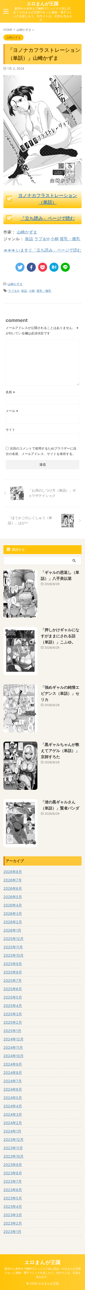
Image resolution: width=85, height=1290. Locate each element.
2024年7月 (12, 1081)
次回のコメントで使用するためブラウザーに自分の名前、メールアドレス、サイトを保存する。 (41, 451)
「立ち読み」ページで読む (47, 218)
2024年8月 (12, 1072)
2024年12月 (13, 1039)
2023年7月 (12, 1181)
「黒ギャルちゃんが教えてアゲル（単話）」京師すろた (60, 750)
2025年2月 (12, 1022)
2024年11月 (13, 1047)
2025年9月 (12, 964)
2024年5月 (12, 1097)
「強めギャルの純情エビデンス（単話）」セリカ (60, 693)
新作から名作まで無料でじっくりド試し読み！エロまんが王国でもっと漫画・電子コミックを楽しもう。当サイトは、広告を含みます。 (43, 1272)
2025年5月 (12, 997)
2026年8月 (12, 871)
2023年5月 (12, 1198)
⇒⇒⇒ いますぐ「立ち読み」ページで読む (42, 250)
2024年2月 (12, 1123)
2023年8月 (12, 1173)
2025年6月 (12, 989)
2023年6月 (12, 1190)
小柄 (55, 238)
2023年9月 (12, 1164)
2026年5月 (12, 897)
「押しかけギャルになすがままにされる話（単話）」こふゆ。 (60, 636)
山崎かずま (27, 232)
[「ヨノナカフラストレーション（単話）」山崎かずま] (53, 267)
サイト (10, 429)
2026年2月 (12, 922)
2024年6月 (12, 1089)
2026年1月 (12, 930)
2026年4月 (12, 905)
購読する (18, 549)
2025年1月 (12, 1030)
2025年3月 (12, 1014)
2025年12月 (13, 938)
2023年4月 (12, 1206)
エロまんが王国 (42, 3)
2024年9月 (12, 1064)
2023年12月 (13, 1139)
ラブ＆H (41, 238)
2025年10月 (13, 955)
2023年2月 (12, 1223)
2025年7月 (12, 980)
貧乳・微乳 (70, 238)
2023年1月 (12, 1231)
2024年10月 (13, 1056)
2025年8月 (12, 972)
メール (12, 411)
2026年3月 (12, 913)
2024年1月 (12, 1131)
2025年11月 (13, 947)
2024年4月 (12, 1106)
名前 (10, 392)
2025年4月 (12, 1005)
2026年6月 (12, 888)
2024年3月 (12, 1114)
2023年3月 (12, 1215)
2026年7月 (12, 880)
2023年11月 (13, 1148)
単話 (29, 238)
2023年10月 (13, 1156)
